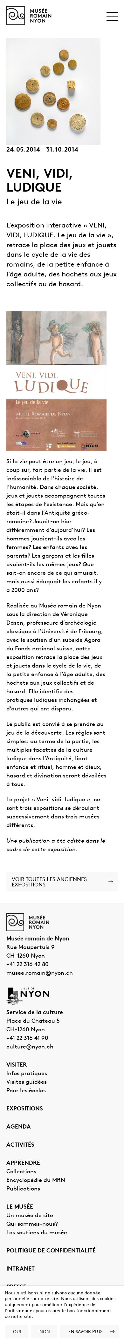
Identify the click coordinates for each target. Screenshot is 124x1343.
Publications (23, 1189)
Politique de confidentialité (51, 1251)
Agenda (18, 1127)
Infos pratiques (26, 1074)
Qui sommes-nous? (32, 1224)
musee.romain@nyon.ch (39, 973)
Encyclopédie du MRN (35, 1181)
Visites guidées (26, 1082)
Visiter (16, 1065)
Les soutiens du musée (36, 1233)
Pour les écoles (26, 1091)
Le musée (19, 1207)
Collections (21, 1172)
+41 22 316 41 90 (27, 1038)
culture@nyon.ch (29, 1047)
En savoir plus (85, 1332)
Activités (20, 1145)
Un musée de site (29, 1216)
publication (34, 841)
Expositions (24, 1109)
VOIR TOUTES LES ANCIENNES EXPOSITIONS (49, 882)
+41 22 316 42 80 (27, 965)
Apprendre (23, 1163)
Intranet (20, 1269)
